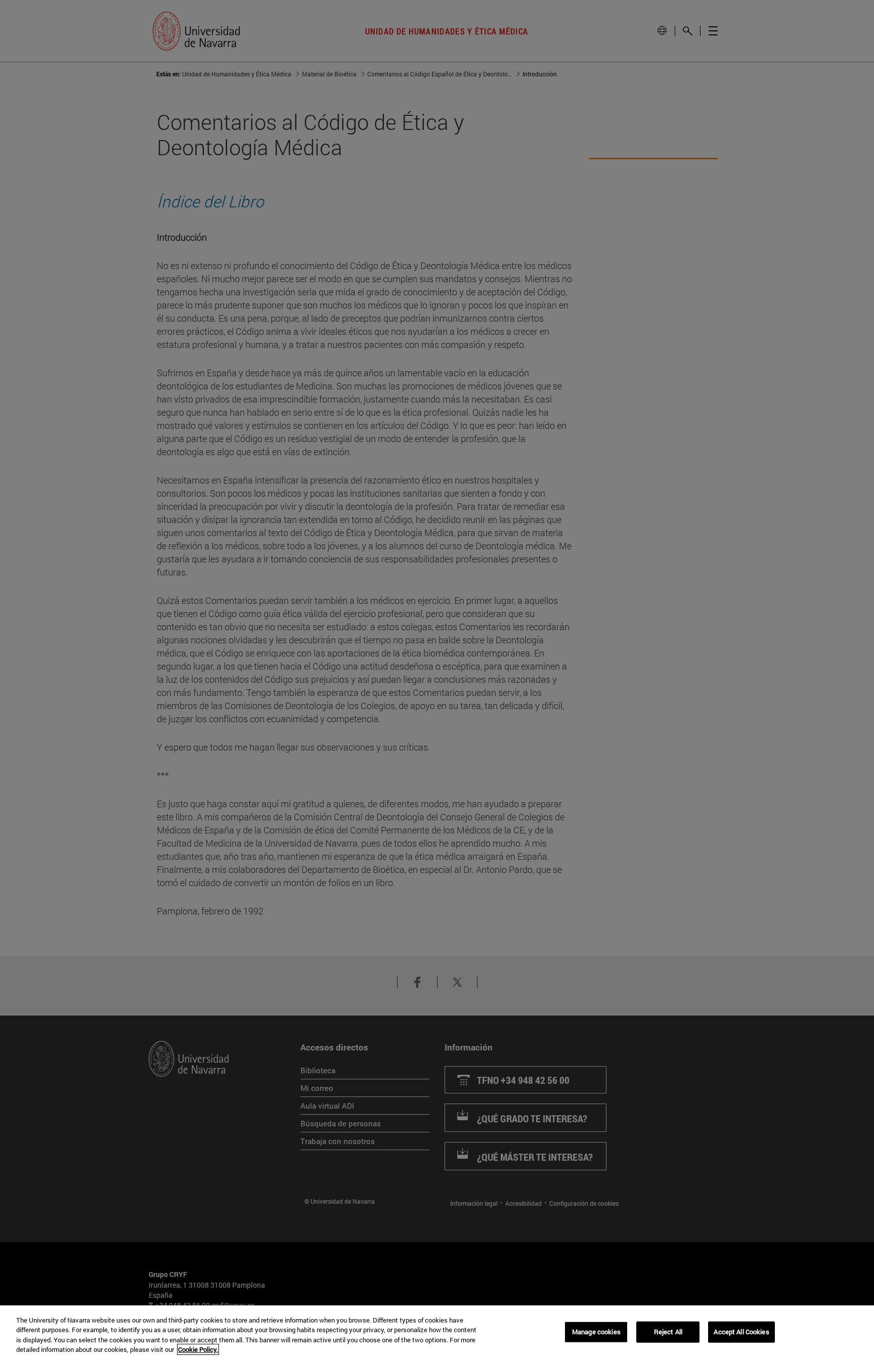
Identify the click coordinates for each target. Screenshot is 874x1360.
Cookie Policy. (198, 1349)
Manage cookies (596, 1331)
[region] (437, 1332)
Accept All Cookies (741, 1331)
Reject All (668, 1331)
